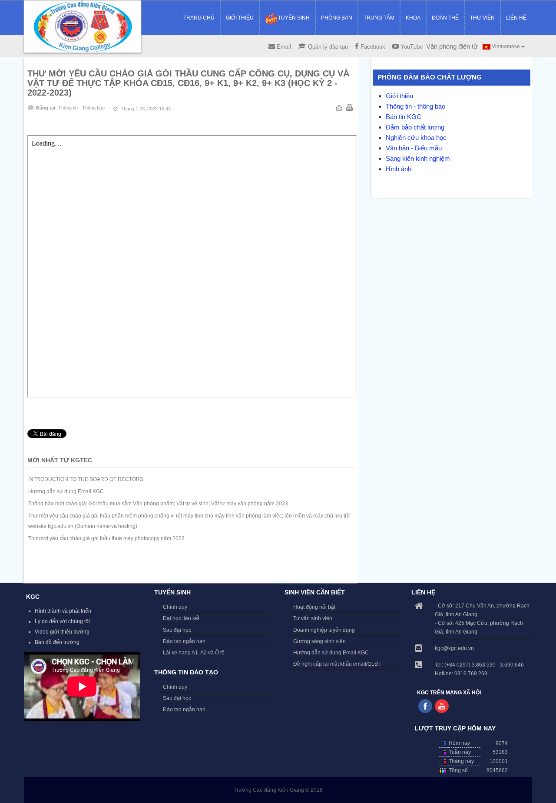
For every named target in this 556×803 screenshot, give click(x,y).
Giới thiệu (399, 96)
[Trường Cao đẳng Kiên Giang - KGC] (82, 26)
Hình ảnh (398, 169)
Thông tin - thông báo (415, 106)
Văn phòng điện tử (452, 46)
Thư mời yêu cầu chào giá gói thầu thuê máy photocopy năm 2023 (106, 538)
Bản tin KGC (403, 116)
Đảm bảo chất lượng (415, 127)
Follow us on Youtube (442, 706)
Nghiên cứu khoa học (416, 137)
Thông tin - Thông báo (81, 107)
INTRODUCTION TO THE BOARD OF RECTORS (85, 479)
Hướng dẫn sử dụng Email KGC (66, 491)
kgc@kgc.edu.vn (454, 648)
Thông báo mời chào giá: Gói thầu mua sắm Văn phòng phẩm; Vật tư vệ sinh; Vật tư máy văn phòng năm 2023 (158, 504)
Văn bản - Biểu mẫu (414, 148)
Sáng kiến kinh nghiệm (418, 158)
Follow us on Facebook (425, 706)
